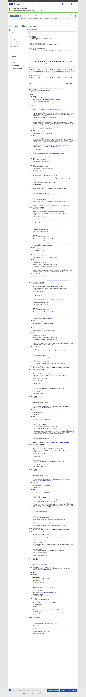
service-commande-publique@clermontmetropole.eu (48, 44)
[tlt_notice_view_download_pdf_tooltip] (29, 71)
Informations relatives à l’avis (17, 68)
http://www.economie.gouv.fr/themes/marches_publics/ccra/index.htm (46, 146)
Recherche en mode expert (44, 18)
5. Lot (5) (13, 62)
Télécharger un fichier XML (17, 39)
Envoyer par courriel (17, 46)
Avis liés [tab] (11, 32)
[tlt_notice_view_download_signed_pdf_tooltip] (46, 63)
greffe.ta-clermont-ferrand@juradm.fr (46, 245)
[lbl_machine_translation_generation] (42, 75)
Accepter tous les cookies (53, 690)
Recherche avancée (34, 18)
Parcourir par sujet (54, 18)
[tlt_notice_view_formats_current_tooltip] (73, 83)
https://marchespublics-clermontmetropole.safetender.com (58, 280)
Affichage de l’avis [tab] (13, 29)
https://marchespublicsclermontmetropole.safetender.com (58, 205)
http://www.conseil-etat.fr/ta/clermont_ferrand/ (48, 592)
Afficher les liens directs (18, 41)
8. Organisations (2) (15, 65)
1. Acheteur (13, 56)
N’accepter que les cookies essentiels (68, 690)
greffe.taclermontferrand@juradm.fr (47, 587)
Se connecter (66, 3)
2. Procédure (13, 59)
